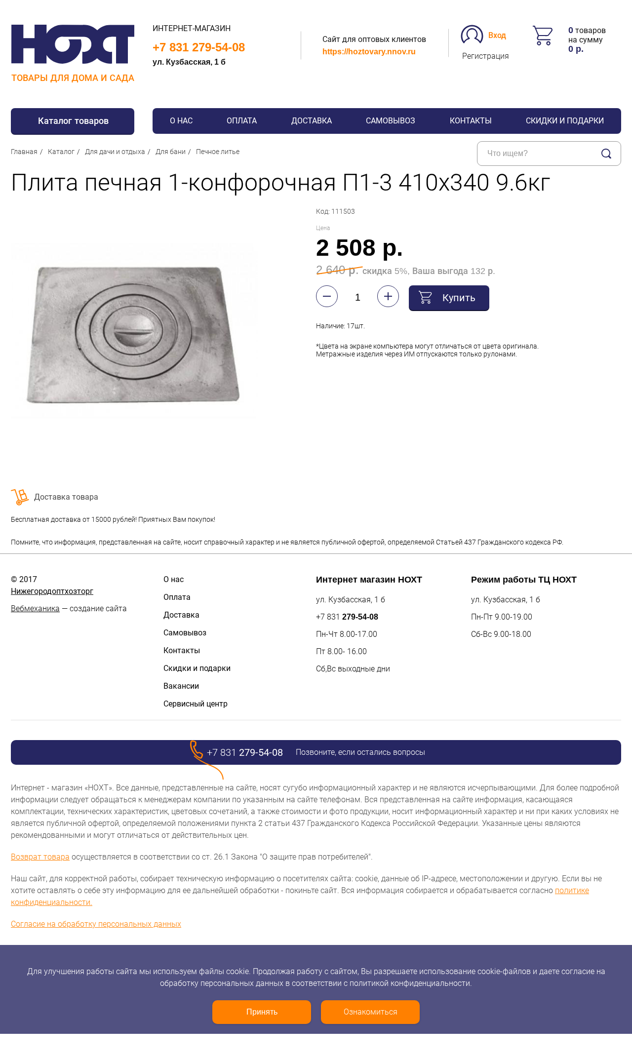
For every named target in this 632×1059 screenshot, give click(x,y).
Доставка (311, 120)
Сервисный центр (195, 703)
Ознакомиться (370, 1012)
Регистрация (485, 56)
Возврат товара (40, 857)
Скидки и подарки (565, 120)
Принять (261, 1012)
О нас (181, 120)
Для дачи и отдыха (115, 152)
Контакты (471, 120)
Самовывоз (390, 120)
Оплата (242, 120)
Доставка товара (66, 497)
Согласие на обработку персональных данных (96, 924)
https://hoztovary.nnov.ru (369, 51)
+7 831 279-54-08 (199, 47)
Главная (24, 152)
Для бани (171, 152)
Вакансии (181, 686)
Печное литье (217, 152)
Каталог (61, 152)
